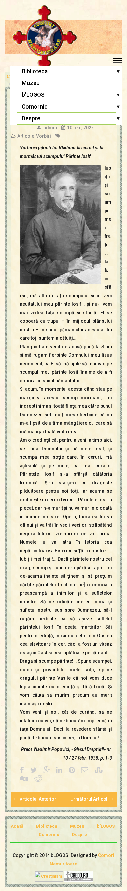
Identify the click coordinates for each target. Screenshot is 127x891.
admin (50, 127)
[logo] (63, 38)
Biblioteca (35, 71)
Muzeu (31, 83)
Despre (31, 118)
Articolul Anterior (37, 799)
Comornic (35, 106)
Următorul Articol (89, 799)
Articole (25, 136)
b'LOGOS (33, 95)
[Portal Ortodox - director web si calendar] (78, 875)
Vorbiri (43, 136)
